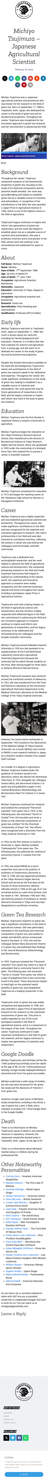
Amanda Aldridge (15, 1189)
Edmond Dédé (13, 1281)
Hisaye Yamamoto (15, 1196)
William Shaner (14, 1264)
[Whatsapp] (26, 1438)
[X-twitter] (6, 1438)
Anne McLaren (13, 1199)
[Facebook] (19, 1438)
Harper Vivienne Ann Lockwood (22, 1254)
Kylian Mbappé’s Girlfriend (19, 1248)
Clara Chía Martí (14, 1241)
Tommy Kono (13, 1176)
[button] (4, 78)
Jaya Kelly (11, 1209)
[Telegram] (13, 1438)
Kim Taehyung (13, 1218)
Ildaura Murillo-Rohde (17, 1274)
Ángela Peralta (13, 1271)
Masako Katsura (14, 1182)
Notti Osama (12, 1215)
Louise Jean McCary (16, 1202)
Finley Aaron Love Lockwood (20, 1235)
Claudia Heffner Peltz (17, 1228)
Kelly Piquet (12, 1222)
